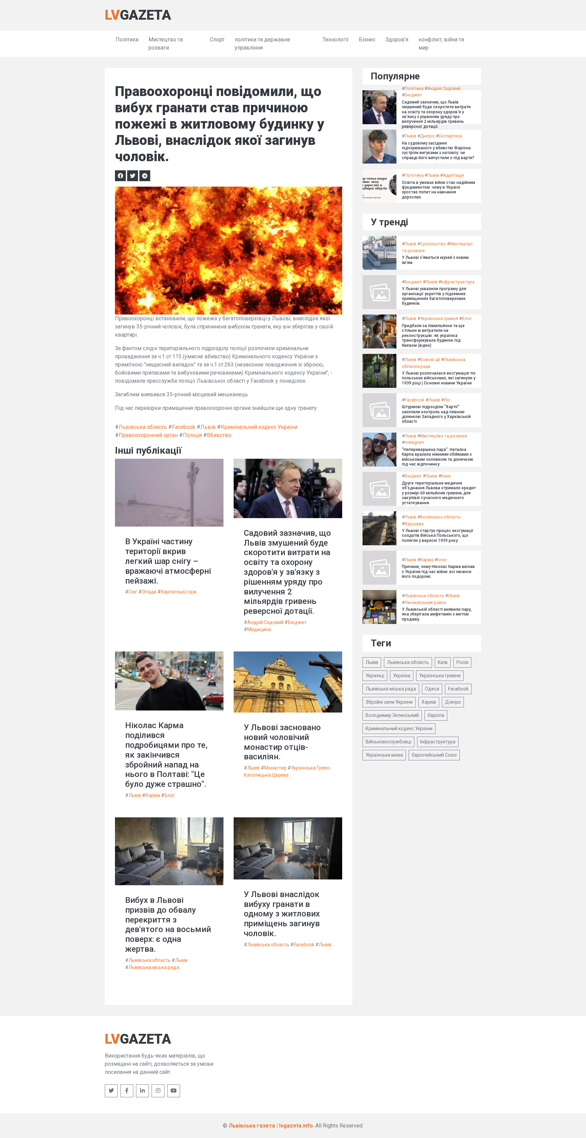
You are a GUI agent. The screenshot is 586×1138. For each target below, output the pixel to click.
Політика (127, 39)
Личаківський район (425, 602)
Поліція (192, 435)
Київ (443, 662)
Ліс (447, 399)
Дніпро (427, 135)
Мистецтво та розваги (166, 43)
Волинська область (440, 516)
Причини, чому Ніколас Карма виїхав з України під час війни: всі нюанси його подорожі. (438, 571)
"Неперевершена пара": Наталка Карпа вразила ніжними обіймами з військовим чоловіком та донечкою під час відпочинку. (437, 457)
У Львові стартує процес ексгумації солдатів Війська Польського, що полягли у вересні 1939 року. (437, 535)
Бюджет (297, 622)
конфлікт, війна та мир (441, 43)
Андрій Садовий (265, 622)
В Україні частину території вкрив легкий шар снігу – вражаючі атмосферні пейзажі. (168, 561)
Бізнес (367, 39)
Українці (375, 675)
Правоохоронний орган (148, 435)
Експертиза (450, 135)
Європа (436, 715)
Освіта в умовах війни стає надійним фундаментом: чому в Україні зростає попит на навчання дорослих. (438, 190)
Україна (401, 675)
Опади (149, 591)
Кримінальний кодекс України (259, 427)
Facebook (183, 427)
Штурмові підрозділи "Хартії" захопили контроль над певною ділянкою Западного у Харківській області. (436, 414)
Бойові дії (430, 359)
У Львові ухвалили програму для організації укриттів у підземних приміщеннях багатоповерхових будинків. (434, 296)
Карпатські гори (178, 591)
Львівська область (143, 427)
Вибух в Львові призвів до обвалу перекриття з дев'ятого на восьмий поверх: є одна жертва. (168, 924)
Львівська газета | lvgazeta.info (271, 1125)
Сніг (133, 591)
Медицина (259, 629)
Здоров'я (397, 39)
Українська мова (384, 755)
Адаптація (453, 175)
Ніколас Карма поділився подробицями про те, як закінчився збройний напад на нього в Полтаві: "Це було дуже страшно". (166, 755)
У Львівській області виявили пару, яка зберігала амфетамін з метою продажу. (437, 614)
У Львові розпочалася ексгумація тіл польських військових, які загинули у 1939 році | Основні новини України (438, 378)
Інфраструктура (457, 281)
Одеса (432, 688)
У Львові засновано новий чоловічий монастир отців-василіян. (282, 742)
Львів (208, 427)
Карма (152, 795)
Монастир (275, 768)
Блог (169, 795)
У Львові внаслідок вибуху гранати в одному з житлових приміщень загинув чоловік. (282, 914)
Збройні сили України (389, 702)
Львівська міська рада (154, 967)
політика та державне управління (262, 43)
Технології (336, 39)
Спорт (217, 39)
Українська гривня (439, 318)
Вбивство (219, 435)
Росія (462, 662)
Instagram (414, 442)
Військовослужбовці (388, 741)
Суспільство (433, 243)
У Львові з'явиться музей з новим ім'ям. (435, 260)
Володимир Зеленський (392, 715)
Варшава (414, 523)
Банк (446, 475)
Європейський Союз (434, 755)
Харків (429, 702)
